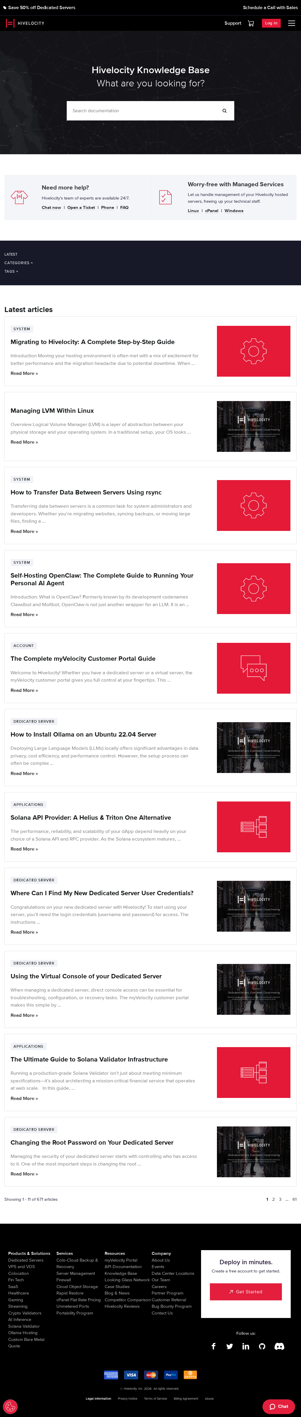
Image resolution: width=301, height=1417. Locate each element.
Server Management (75, 1273)
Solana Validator (24, 1326)
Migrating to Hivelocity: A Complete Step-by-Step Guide (93, 342)
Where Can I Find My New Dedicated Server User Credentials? (102, 893)
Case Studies (117, 1286)
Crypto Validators (24, 1313)
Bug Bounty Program (172, 1306)
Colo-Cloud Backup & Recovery (77, 1263)
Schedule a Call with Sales (270, 8)
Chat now (51, 207)
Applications (29, 804)
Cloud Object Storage (77, 1286)
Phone (107, 207)
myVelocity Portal (121, 1260)
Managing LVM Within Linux (52, 411)
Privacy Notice (127, 1399)
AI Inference (19, 1319)
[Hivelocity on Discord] (278, 1346)
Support (233, 23)
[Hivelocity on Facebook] (213, 1346)
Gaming (15, 1299)
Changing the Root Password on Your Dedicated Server (92, 1143)
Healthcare (18, 1293)
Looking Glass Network (127, 1279)
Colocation (18, 1273)
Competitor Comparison (128, 1299)
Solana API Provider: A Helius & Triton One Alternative (91, 818)
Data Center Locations (173, 1273)
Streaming (18, 1306)
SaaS (13, 1286)
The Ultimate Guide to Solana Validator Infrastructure (90, 1060)
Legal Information (98, 1399)
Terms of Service (155, 1399)
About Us (161, 1260)
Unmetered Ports (72, 1306)
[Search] (224, 110)
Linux (193, 211)
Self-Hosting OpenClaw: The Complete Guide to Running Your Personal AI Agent (102, 579)
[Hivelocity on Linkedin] (246, 1346)
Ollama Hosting (23, 1332)
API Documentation (123, 1266)
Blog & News (117, 1293)
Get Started (249, 1292)
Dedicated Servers (26, 1260)
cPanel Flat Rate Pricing (78, 1299)
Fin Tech (16, 1279)
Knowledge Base (121, 1273)
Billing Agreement (186, 1399)
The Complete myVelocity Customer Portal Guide (83, 659)
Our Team (161, 1279)
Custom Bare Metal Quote (26, 1343)
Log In (271, 23)
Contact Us (162, 1313)
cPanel (211, 211)
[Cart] (251, 23)
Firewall (63, 1279)
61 (294, 1199)
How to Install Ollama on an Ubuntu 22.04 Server (83, 735)
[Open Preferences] (10, 1406)
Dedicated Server (34, 721)
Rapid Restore (69, 1293)
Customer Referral (169, 1299)
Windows (234, 211)
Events (158, 1266)
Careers (159, 1286)
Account (24, 645)
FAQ (124, 207)
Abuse (209, 1399)
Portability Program (74, 1313)
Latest (10, 254)
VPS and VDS (21, 1266)
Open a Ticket (81, 207)
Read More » (24, 373)
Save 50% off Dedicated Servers (42, 8)
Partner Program (167, 1293)
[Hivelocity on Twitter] (230, 1346)
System (22, 329)
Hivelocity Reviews (122, 1306)
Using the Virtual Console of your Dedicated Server (86, 976)
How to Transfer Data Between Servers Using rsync (86, 493)
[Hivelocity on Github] (262, 1346)
